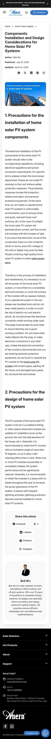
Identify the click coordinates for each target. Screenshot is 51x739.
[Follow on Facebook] (5, 726)
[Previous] (3, 3)
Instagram (27, 549)
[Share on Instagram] (44, 73)
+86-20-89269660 (14, 690)
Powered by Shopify (23, 735)
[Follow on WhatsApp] (11, 726)
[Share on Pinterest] (37, 73)
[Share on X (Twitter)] (25, 73)
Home (7, 26)
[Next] (47, 3)
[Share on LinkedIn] (31, 73)
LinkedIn (27, 532)
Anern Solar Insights (24, 26)
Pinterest (27, 540)
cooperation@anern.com (17, 681)
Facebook (21, 524)
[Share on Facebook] (19, 73)
